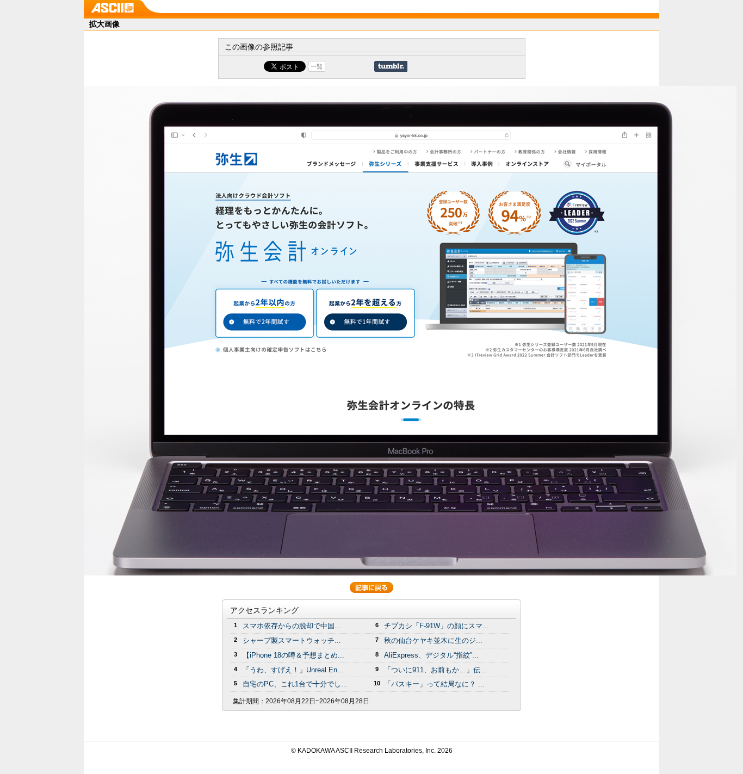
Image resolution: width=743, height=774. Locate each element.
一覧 (317, 66)
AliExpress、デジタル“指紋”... (431, 655)
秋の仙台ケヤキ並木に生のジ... (433, 640)
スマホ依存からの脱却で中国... (292, 626)
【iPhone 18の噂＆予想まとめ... (293, 655)
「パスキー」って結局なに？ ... (434, 684)
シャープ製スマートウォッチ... (292, 640)
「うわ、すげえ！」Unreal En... (293, 670)
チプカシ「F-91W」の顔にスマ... (436, 626)
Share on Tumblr (390, 66)
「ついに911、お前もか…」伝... (435, 670)
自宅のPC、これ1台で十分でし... (295, 684)
